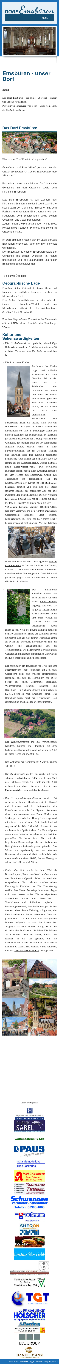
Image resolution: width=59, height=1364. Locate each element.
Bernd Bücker (44, 814)
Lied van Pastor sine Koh (27, 950)
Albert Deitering (48, 601)
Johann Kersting (18, 507)
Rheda (53, 463)
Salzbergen (10, 818)
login (32, 1361)
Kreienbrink (11, 499)
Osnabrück (25, 499)
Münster (34, 507)
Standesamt (43, 790)
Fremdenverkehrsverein (16, 790)
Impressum (53, 1361)
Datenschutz (41, 1361)
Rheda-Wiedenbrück (24, 466)
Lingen (8, 694)
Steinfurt (52, 834)
